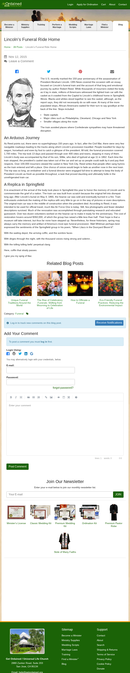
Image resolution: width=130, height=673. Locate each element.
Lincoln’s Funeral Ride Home (32, 39)
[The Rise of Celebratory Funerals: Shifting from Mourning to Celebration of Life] (49, 284)
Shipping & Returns (107, 649)
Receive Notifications (109, 322)
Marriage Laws (88, 25)
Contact (122, 4)
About (112, 4)
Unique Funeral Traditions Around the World (19, 303)
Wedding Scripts (73, 25)
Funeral (19, 313)
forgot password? (63, 387)
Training (41, 24)
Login (70, 4)
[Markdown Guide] (76, 397)
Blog (120, 24)
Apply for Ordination (87, 4)
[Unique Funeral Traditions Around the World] (19, 284)
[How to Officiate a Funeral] (80, 284)
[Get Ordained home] (12, 4)
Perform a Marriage (57, 25)
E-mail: (10, 365)
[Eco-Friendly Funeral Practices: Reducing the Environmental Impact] (110, 284)
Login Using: (13, 350)
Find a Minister (105, 25)
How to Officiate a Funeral (80, 301)
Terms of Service (106, 654)
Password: (12, 377)
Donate (101, 668)
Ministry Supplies (25, 25)
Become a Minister (9, 25)
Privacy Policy (104, 659)
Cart (103, 4)
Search (100, 645)
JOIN (118, 494)
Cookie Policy (104, 664)
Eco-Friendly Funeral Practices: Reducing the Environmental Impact (110, 303)
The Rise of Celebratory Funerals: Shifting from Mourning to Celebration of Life (50, 304)
